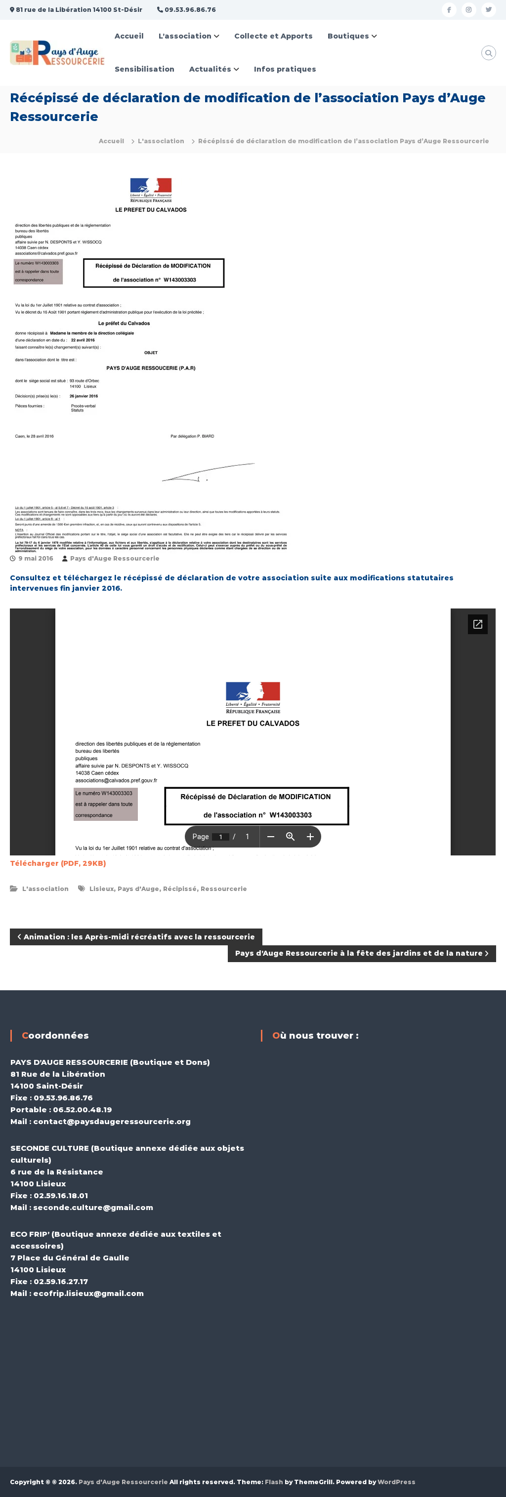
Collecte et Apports (273, 36)
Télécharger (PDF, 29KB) (58, 863)
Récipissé (180, 888)
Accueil (129, 36)
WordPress (397, 1482)
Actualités (210, 69)
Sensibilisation (144, 69)
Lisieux (101, 888)
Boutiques (348, 36)
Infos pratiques (285, 69)
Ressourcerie (224, 888)
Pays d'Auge (138, 888)
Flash (274, 1482)
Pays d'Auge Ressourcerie (115, 558)
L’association (185, 36)
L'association (161, 141)
